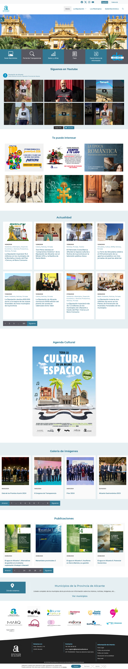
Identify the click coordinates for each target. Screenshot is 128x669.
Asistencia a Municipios (12, 247)
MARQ (113, 247)
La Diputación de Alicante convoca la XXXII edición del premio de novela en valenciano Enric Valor (47, 302)
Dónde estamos (12, 591)
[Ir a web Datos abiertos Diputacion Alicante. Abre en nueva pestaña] (117, 56)
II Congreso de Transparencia (45, 493)
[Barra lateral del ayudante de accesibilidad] (2, 19)
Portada (13, 251)
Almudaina (101, 247)
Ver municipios (79, 596)
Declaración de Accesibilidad (105, 655)
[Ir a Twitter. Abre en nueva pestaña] (85, 2)
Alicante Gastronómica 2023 (110, 493)
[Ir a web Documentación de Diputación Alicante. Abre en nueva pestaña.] (53, 56)
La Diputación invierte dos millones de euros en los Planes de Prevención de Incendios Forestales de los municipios (109, 303)
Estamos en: (37, 644)
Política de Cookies (102, 653)
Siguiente (32, 323)
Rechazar (87, 666)
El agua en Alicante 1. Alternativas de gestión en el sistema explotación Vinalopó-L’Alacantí (17, 563)
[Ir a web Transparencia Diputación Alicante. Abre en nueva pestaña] (32, 56)
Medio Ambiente (10, 296)
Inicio (67, 9)
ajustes (65, 667)
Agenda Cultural (64, 342)
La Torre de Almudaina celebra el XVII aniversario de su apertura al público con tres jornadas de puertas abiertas (110, 255)
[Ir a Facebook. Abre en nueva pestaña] (82, 2)
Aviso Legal (100, 647)
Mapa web (100, 658)
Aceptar (76, 666)
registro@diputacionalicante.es (78, 649)
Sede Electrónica (112, 9)
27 (40, 570)
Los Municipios (96, 9)
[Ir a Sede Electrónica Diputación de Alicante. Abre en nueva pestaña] (10, 56)
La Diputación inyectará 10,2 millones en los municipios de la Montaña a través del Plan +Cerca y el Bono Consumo (17, 257)
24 (24, 570)
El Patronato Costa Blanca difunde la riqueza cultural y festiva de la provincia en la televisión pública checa (78, 253)
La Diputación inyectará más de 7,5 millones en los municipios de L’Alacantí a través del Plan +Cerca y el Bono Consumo (78, 308)
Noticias (7, 251)
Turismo (81, 247)
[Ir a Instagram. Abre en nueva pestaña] (89, 2)
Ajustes (98, 666)
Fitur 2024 (71, 493)
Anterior (5, 503)
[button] (122, 8)
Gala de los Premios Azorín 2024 (14, 493)
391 (24, 323)
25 (30, 570)
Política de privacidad (103, 650)
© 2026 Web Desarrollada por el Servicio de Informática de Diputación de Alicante (64, 662)
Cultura (38, 247)
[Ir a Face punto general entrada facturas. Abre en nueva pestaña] (74, 56)
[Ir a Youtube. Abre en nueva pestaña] (92, 2)
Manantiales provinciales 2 (46, 561)
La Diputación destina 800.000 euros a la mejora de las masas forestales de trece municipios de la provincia (17, 302)
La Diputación (78, 9)
